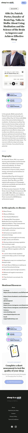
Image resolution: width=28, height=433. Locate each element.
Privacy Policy (13, 416)
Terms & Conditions (13, 419)
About (13, 407)
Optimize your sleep (13, 410)
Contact (13, 413)
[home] (7, 3)
